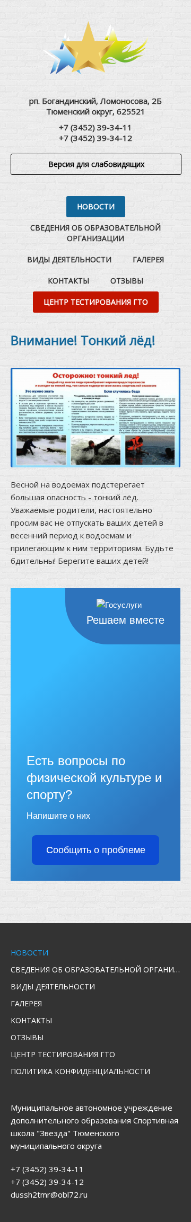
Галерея (148, 259)
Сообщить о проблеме (95, 850)
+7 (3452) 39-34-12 (95, 137)
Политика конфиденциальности (80, 1071)
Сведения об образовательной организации (95, 233)
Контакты (68, 281)
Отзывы (126, 281)
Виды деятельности (69, 259)
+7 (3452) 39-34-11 (95, 127)
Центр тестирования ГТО (96, 302)
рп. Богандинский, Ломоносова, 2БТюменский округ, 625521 (95, 106)
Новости (96, 206)
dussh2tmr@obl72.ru (49, 1194)
